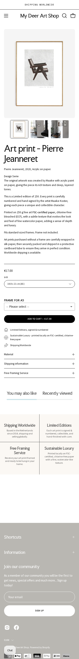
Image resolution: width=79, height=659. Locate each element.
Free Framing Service (16, 373)
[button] (64, 16)
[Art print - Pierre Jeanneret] (19, 129)
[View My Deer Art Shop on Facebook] (16, 627)
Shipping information (16, 363)
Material (8, 354)
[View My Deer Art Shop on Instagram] (7, 627)
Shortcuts (12, 537)
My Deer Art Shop (39, 16)
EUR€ (6, 640)
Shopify (46, 647)
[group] (39, 4)
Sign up (39, 610)
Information (14, 552)
